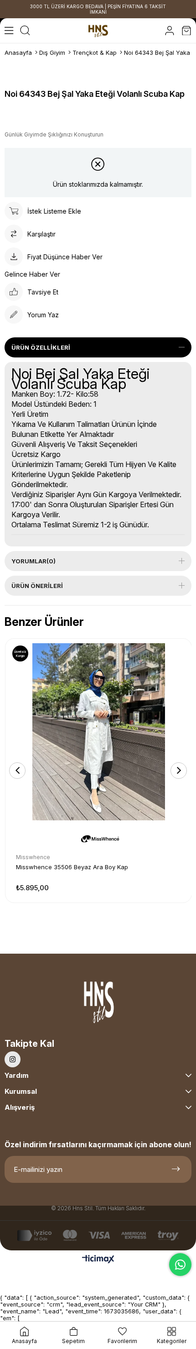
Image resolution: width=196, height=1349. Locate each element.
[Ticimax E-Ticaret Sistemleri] (98, 1260)
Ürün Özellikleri (40, 347)
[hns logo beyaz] (98, 1004)
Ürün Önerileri (37, 585)
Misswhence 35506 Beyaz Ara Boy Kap (72, 867)
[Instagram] (13, 1059)
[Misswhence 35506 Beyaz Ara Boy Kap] (98, 731)
